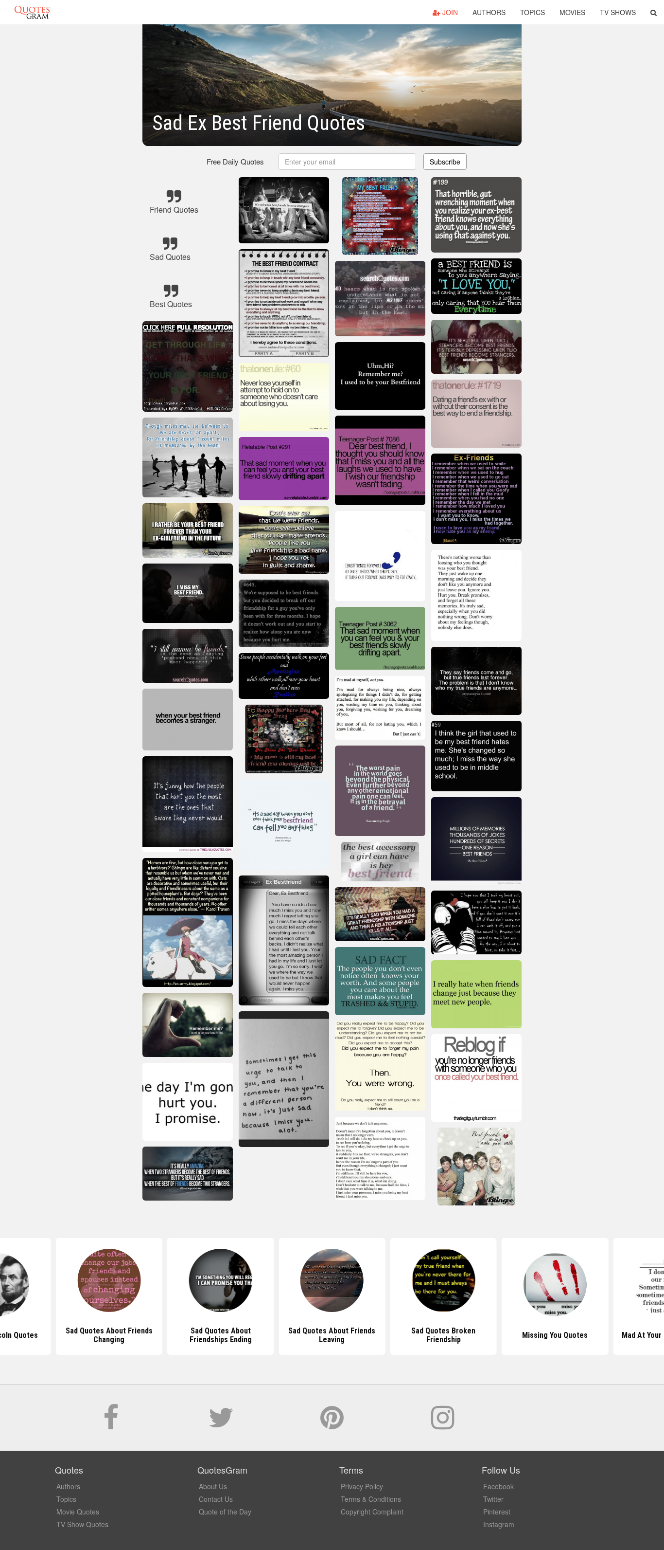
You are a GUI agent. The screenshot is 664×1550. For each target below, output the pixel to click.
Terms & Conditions (371, 1499)
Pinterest (496, 1511)
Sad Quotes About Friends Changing (109, 1335)
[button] (653, 12)
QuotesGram (32, 12)
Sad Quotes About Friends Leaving (331, 1335)
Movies (572, 12)
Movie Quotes (77, 1511)
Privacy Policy (362, 1486)
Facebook (498, 1486)
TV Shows (618, 12)
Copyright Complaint (372, 1511)
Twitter (493, 1499)
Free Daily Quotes (235, 161)
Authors (489, 12)
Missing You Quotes (555, 1335)
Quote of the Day (225, 1511)
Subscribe (445, 161)
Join (449, 12)
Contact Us (216, 1499)
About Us (213, 1486)
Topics (532, 12)
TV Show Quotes (82, 1524)
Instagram (498, 1524)
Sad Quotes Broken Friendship (443, 1335)
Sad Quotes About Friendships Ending (221, 1335)
